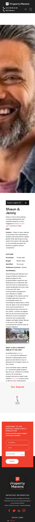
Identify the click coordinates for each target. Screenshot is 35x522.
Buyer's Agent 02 (14, 203)
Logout (12, 521)
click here (14, 378)
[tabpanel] (17, 400)
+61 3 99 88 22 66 (11, 8)
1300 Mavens (10, 10)
